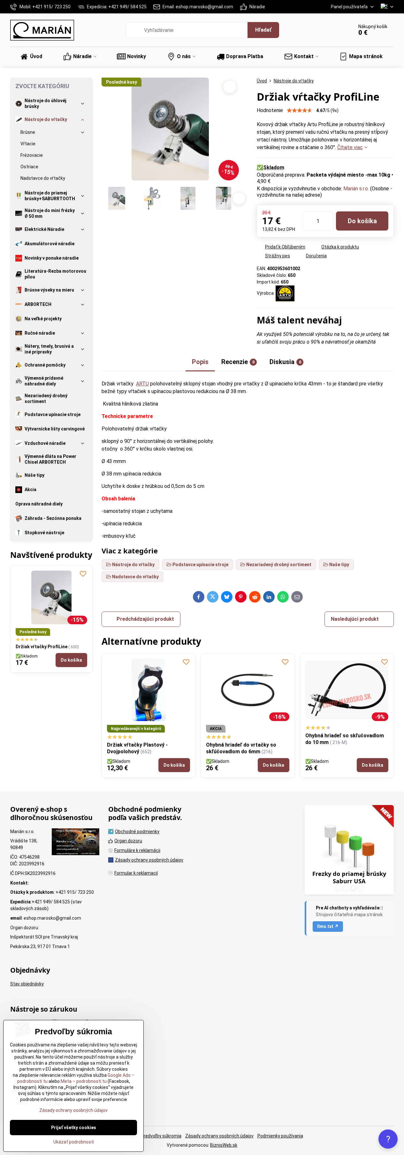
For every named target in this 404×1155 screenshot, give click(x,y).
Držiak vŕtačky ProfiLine (42, 646)
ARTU (142, 384)
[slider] (299, 110)
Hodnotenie (270, 110)
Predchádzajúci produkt (145, 619)
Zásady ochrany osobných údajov (219, 1135)
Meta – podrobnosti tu (83, 1081)
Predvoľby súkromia (161, 1135)
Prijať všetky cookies (73, 1127)
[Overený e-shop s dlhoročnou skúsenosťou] (75, 842)
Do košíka (362, 221)
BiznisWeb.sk (223, 1145)
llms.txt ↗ (328, 926)
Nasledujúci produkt (355, 619)
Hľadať (263, 30)
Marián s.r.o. (356, 189)
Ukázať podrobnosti (73, 1141)
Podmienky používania (280, 1135)
